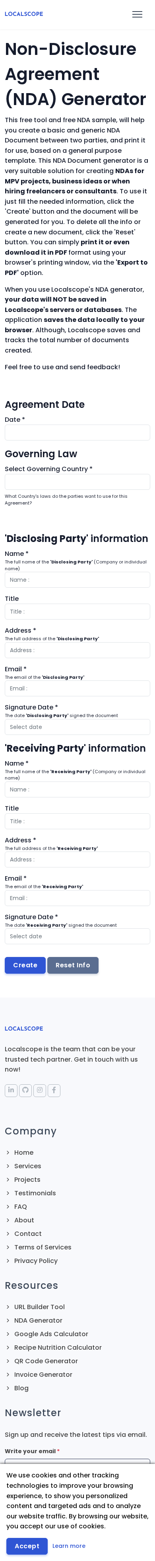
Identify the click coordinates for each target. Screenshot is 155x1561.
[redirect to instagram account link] (39, 1090)
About (23, 1220)
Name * (17, 553)
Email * (16, 669)
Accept (27, 1546)
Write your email (32, 1451)
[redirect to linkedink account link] (11, 1090)
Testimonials (34, 1193)
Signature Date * (31, 707)
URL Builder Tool (39, 1307)
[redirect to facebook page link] (54, 1090)
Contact (27, 1233)
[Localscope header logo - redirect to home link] (24, 14)
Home (23, 1152)
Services (27, 1166)
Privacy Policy (35, 1260)
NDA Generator (37, 1320)
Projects (27, 1179)
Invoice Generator (42, 1374)
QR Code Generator (45, 1361)
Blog (21, 1388)
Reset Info (73, 965)
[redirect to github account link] (25, 1090)
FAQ (20, 1206)
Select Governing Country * (49, 469)
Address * (20, 630)
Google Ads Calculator (50, 1334)
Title (12, 598)
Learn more (68, 1546)
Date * (15, 419)
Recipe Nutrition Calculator (57, 1347)
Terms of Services (42, 1247)
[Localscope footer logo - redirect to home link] (24, 1028)
